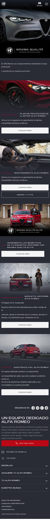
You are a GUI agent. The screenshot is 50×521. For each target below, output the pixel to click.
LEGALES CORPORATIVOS (12, 503)
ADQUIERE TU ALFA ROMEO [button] (16, 473)
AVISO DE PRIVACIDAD (10, 500)
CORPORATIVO (7, 509)
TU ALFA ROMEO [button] (10, 480)
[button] (46, 4)
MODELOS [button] (7, 465)
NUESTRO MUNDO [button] (11, 488)
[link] (25, 130)
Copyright (6, 506)
